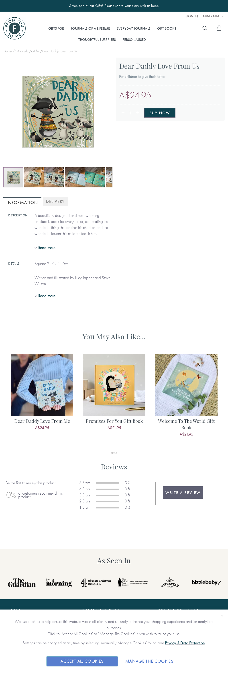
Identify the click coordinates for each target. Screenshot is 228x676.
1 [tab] (112, 453)
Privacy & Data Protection (185, 643)
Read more (46, 247)
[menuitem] (56, 28)
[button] (34, 177)
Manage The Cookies (149, 661)
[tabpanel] (42, 396)
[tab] (22, 202)
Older (35, 51)
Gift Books (21, 51)
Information (22, 202)
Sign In (191, 16)
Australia (211, 16)
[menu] (112, 34)
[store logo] (14, 28)
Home (7, 51)
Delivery (55, 201)
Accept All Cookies (82, 661)
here (154, 6)
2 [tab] (115, 453)
